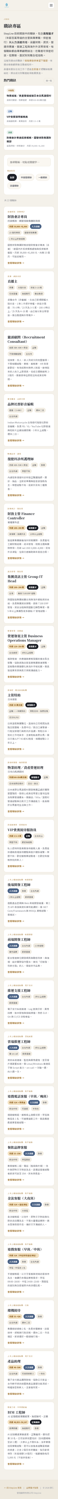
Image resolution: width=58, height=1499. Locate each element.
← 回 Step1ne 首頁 (12, 1487)
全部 (12, 177)
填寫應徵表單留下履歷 (36, 60)
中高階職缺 (26, 177)
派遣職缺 (14, 185)
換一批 (49, 80)
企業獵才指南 (32, 1487)
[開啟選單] (51, 5)
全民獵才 (36, 69)
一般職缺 (42, 177)
